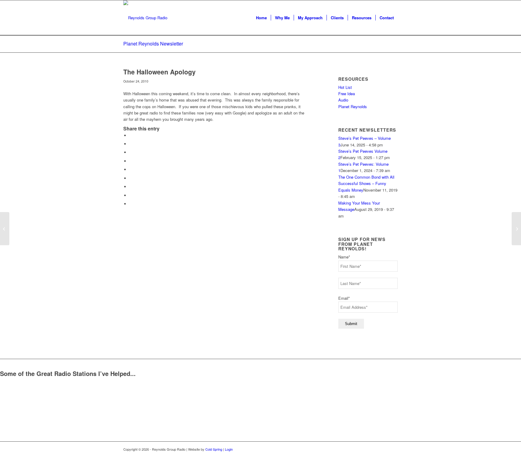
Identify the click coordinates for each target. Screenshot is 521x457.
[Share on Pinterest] (130, 161)
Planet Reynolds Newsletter (153, 43)
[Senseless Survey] (4, 228)
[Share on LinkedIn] (130, 169)
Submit (351, 323)
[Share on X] (130, 144)
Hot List (345, 87)
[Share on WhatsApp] (130, 152)
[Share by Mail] (130, 204)
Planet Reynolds (352, 106)
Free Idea (346, 93)
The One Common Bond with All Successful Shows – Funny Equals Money (366, 183)
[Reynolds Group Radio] (145, 17)
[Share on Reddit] (130, 195)
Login (229, 449)
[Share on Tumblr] (130, 178)
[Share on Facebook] (130, 135)
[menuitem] (261, 17)
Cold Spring (213, 449)
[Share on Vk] (130, 186)
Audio (343, 100)
